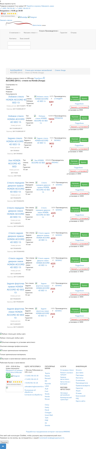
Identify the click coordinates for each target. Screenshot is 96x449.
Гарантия (63, 32)
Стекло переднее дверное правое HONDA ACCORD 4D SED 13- (15, 187)
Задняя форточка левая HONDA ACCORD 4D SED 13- (15, 313)
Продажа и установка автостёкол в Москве (14, 371)
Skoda (47, 394)
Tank (46, 418)
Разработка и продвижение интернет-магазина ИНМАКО (48, 432)
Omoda (47, 425)
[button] (3, 446)
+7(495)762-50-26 (31, 383)
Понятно (4, 442)
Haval (47, 410)
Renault (48, 378)
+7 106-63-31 (23, 8)
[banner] (48, 78)
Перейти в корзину (33, 6)
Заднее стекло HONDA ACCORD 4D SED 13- (14, 141)
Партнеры (80, 375)
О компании (14, 32)
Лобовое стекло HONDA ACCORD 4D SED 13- (16, 99)
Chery (47, 405)
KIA (46, 381)
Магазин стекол (30, 32)
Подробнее (79, 103)
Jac (46, 423)
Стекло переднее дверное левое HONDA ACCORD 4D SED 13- (15, 212)
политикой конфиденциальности (51, 438)
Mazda (47, 376)
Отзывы (74, 32)
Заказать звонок (6, 20)
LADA (47, 386)
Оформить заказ (47, 6)
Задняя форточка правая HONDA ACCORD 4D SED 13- (15, 288)
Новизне (9, 91)
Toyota (47, 373)
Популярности (11, 94)
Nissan (47, 399)
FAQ (77, 398)
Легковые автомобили (65, 394)
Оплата (78, 370)
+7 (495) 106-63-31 (31, 379)
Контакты (12, 38)
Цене (8, 87)
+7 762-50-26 (7, 8)
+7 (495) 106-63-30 (31, 376)
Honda (47, 396)
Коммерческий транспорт (66, 398)
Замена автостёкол (64, 378)
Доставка (79, 373)
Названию (10, 89)
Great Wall (49, 415)
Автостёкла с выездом (65, 383)
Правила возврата (83, 385)
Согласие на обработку (33, 395)
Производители (82, 383)
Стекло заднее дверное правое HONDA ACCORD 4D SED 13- (15, 237)
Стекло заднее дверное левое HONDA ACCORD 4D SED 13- (15, 263)
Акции (78, 391)
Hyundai (48, 383)
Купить (84, 98)
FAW (46, 420)
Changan (48, 412)
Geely (47, 407)
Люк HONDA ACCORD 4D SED (14, 163)
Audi (46, 389)
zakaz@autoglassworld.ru (34, 386)
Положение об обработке (30, 391)
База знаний (24, 38)
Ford (46, 391)
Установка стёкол (67, 370)
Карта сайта (80, 401)
